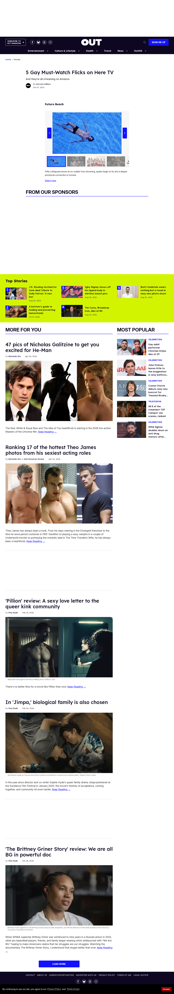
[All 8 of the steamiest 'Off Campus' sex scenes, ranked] (131, 408)
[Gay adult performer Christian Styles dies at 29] (131, 346)
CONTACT (30, 975)
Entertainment (36, 50)
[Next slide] (124, 133)
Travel (107, 50)
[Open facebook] (32, 42)
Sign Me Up (158, 42)
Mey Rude (13, 613)
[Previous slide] (49, 133)
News (120, 50)
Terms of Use (73, 989)
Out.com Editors (43, 84)
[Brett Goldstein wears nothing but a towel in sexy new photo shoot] (127, 291)
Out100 (138, 50)
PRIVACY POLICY (107, 975)
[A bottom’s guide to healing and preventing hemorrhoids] (16, 311)
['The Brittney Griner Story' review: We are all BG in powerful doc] (59, 895)
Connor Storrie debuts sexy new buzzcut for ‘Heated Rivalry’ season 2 (158, 392)
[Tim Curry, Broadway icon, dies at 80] (72, 310)
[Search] (144, 42)
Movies (17, 59)
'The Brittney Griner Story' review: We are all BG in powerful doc (59, 852)
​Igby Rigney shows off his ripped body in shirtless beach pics (98, 290)
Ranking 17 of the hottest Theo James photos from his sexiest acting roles (50, 450)
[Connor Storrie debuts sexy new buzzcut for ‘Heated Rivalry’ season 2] (131, 388)
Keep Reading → (47, 431)
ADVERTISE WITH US (86, 975)
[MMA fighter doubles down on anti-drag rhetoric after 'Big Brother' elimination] (131, 429)
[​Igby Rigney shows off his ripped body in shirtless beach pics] (72, 291)
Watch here (50, 180)
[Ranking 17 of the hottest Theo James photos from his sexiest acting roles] (59, 493)
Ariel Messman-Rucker (34, 459)
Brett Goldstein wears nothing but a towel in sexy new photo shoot (153, 290)
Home (8, 59)
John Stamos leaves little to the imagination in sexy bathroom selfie (158, 371)
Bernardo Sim (14, 356)
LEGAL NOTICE (140, 975)
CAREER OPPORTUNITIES (61, 975)
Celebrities (155, 339)
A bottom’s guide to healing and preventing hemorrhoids (42, 309)
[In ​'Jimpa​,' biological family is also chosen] (59, 742)
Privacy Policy (54, 989)
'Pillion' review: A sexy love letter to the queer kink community (52, 604)
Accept (166, 989)
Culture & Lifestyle (65, 50)
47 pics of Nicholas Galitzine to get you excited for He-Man (52, 347)
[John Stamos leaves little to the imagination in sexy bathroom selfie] (131, 367)
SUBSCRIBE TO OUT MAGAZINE (14, 42)
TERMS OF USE (124, 975)
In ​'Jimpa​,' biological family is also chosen (56, 702)
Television (154, 401)
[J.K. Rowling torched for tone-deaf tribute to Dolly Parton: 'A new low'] (16, 293)
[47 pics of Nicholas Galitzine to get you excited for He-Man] (59, 390)
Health (89, 50)
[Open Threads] (44, 42)
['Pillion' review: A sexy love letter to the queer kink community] (59, 647)
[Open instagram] (50, 42)
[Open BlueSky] (38, 42)
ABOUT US (42, 975)
